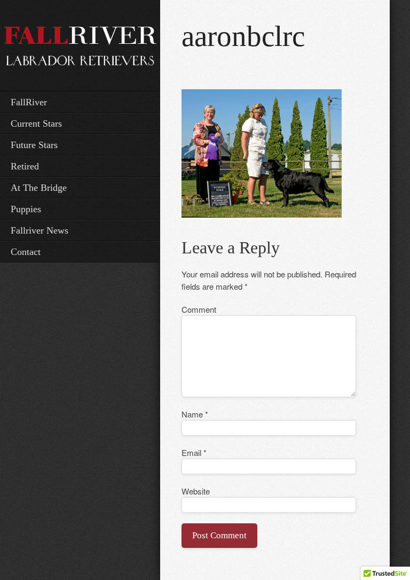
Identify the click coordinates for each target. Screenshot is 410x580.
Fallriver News (39, 230)
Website (196, 491)
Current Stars (36, 123)
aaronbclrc (243, 36)
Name (195, 414)
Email (194, 452)
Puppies (26, 209)
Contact (26, 251)
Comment (199, 309)
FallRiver (29, 102)
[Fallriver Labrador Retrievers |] (80, 44)
